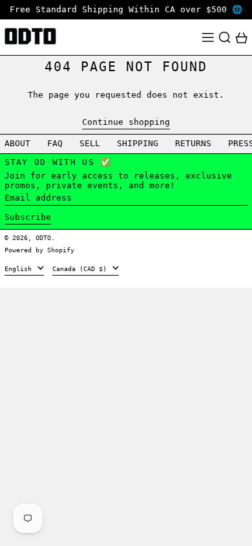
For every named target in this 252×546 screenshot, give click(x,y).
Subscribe (28, 217)
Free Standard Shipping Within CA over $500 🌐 (126, 9)
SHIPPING (137, 143)
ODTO (43, 237)
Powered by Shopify (39, 250)
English (20, 268)
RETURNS (193, 143)
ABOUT (17, 143)
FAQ (55, 143)
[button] (224, 37)
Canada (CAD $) (81, 268)
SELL (89, 143)
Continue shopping (126, 122)
